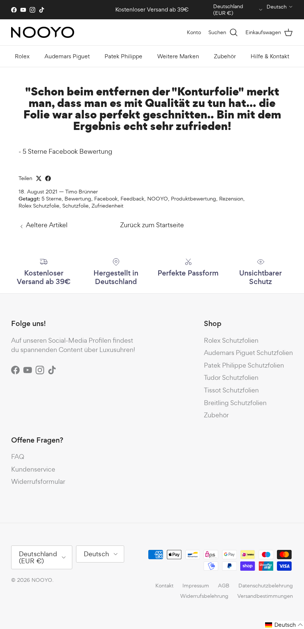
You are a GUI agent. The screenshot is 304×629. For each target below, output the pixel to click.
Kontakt (164, 585)
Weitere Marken (178, 56)
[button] (284, 625)
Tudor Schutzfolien (231, 377)
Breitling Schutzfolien (235, 402)
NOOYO (157, 198)
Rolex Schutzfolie (39, 205)
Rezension (231, 198)
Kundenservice (33, 469)
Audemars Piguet (67, 56)
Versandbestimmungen (265, 595)
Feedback (132, 198)
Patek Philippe (123, 56)
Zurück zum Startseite (152, 225)
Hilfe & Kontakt (270, 56)
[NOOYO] (42, 32)
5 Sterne (52, 198)
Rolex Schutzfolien (231, 340)
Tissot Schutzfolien (231, 390)
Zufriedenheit (107, 205)
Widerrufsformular (38, 481)
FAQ (17, 456)
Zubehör (225, 56)
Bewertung (78, 198)
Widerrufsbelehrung (204, 595)
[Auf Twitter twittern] (39, 178)
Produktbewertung (193, 198)
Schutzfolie (75, 205)
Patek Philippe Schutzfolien (244, 365)
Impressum (195, 585)
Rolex (22, 56)
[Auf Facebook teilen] (48, 178)
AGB (223, 585)
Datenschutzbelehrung (265, 585)
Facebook (106, 198)
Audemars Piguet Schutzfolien (248, 352)
